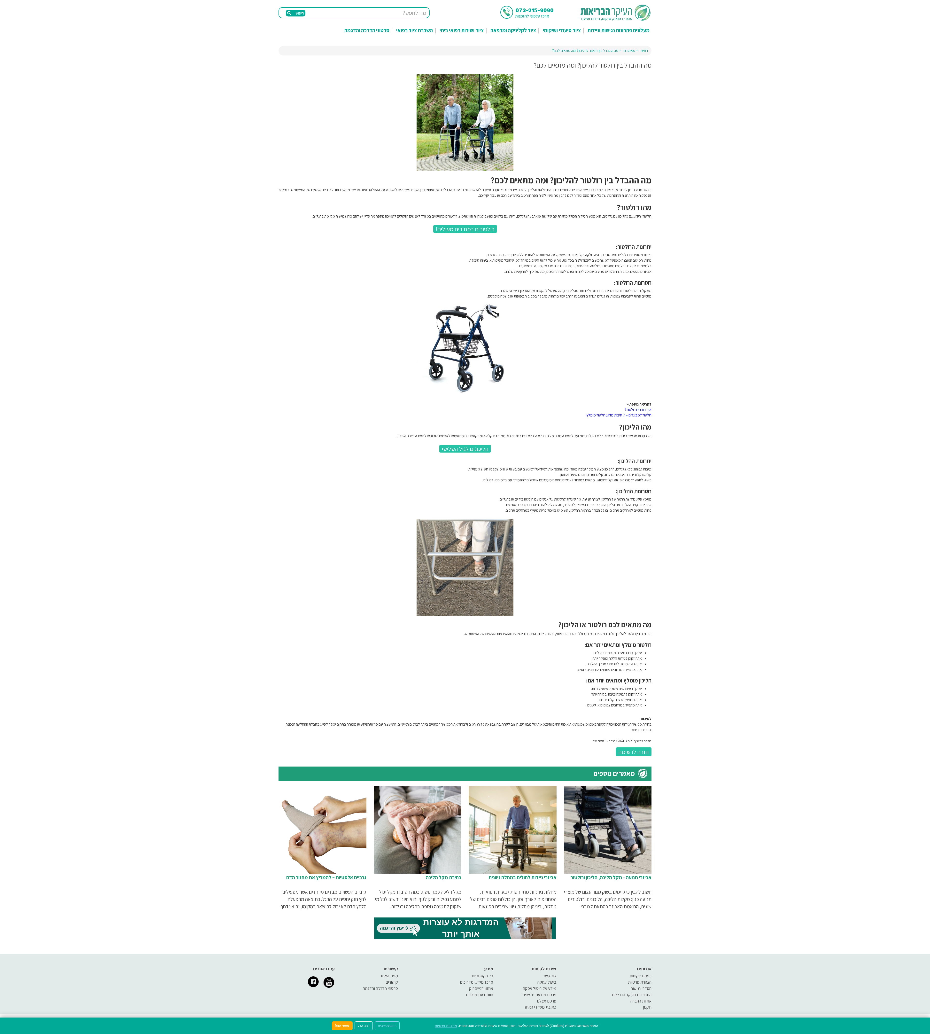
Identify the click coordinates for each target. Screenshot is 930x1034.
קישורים (392, 982)
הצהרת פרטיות (639, 982)
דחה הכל (364, 1026)
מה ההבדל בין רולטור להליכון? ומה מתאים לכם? (585, 50)
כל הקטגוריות (482, 976)
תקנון (647, 1007)
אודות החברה (640, 1001)
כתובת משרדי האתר (540, 1007)
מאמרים (629, 50)
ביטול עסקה (546, 982)
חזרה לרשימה (634, 752)
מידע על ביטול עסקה (539, 988)
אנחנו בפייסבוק (481, 988)
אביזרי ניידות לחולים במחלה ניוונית (522, 877)
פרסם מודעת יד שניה (539, 994)
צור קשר (549, 976)
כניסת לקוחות (640, 976)
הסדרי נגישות (640, 988)
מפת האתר (389, 976)
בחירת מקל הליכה (443, 877)
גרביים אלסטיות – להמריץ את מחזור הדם (326, 877)
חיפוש (299, 13)
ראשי (644, 50)
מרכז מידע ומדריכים (476, 982)
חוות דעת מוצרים (479, 994)
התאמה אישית (387, 1026)
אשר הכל (342, 1025)
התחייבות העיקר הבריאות (631, 994)
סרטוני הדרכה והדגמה (366, 30)
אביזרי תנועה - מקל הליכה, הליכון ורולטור (611, 877)
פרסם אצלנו (546, 1001)
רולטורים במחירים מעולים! (465, 229)
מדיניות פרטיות (446, 1025)
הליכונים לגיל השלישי (465, 449)
